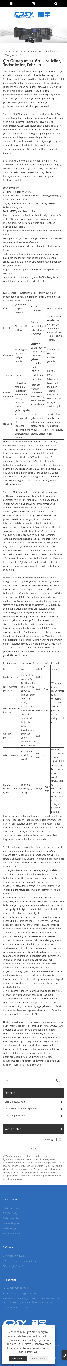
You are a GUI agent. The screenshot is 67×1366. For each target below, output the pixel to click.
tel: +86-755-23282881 (15, 1288)
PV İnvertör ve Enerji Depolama (39, 51)
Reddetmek (18, 1358)
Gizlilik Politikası (28, 1352)
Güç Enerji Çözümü (15, 1115)
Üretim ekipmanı (12, 1223)
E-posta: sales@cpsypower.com (19, 1293)
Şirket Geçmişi (11, 1207)
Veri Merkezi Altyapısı (16, 1101)
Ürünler (16, 51)
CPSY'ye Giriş (10, 1213)
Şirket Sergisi (10, 1228)
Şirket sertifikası (11, 1218)
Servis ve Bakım (11, 1233)
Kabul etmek (38, 1358)
